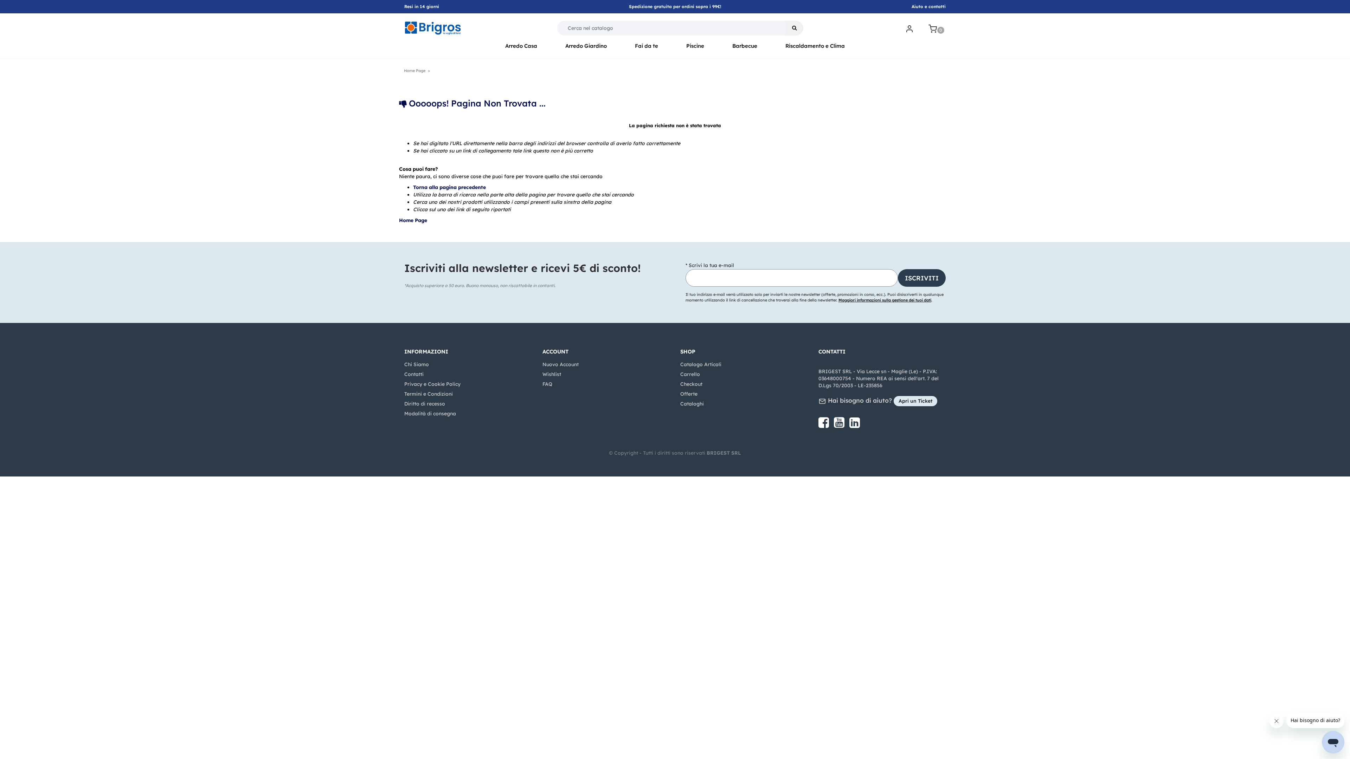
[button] (794, 28)
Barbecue (744, 46)
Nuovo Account (560, 364)
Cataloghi (692, 404)
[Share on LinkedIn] (854, 425)
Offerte (689, 394)
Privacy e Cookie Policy (432, 384)
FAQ (547, 384)
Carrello (690, 374)
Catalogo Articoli (700, 364)
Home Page (414, 220)
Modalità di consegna (430, 413)
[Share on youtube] (840, 425)
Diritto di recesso (424, 404)
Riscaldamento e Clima (815, 46)
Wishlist (551, 374)
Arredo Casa (521, 46)
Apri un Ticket (915, 401)
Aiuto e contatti (929, 6)
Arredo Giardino (586, 46)
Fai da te (646, 46)
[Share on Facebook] (824, 425)
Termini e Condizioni (428, 394)
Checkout (691, 384)
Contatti (414, 374)
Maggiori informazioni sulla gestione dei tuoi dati (884, 300)
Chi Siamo (416, 364)
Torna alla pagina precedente (449, 187)
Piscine (695, 46)
